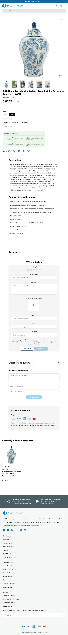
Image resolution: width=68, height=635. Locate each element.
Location (34, 331)
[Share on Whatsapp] (14, 151)
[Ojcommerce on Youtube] (8, 529)
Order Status (7, 573)
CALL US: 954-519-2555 (11, 599)
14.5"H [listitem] (5, 114)
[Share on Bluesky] (28, 151)
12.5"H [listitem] (12, 114)
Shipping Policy (8, 576)
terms (30, 344)
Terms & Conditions (9, 583)
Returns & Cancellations (11, 580)
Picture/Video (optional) (34, 298)
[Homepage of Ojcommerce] (12, 6)
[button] (28, 270)
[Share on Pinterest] (19, 151)
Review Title (34, 274)
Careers (5, 550)
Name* (34, 315)
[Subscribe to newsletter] (63, 615)
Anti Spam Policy (8, 546)
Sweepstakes (7, 587)
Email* (34, 323)
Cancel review (27, 349)
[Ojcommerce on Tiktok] (17, 529)
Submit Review (41, 349)
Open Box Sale (8, 566)
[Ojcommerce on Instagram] (12, 529)
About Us (6, 539)
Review (33, 282)
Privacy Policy (7, 543)
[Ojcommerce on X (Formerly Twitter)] (25, 529)
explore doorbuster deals (34, 1)
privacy (37, 344)
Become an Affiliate (9, 557)
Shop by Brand (8, 569)
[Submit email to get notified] (24, 126)
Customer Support (9, 595)
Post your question (34, 397)
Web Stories (7, 554)
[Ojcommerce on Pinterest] (21, 529)
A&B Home (6, 97)
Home (4, 14)
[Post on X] (24, 151)
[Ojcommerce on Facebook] (4, 529)
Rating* (34, 267)
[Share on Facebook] (9, 151)
